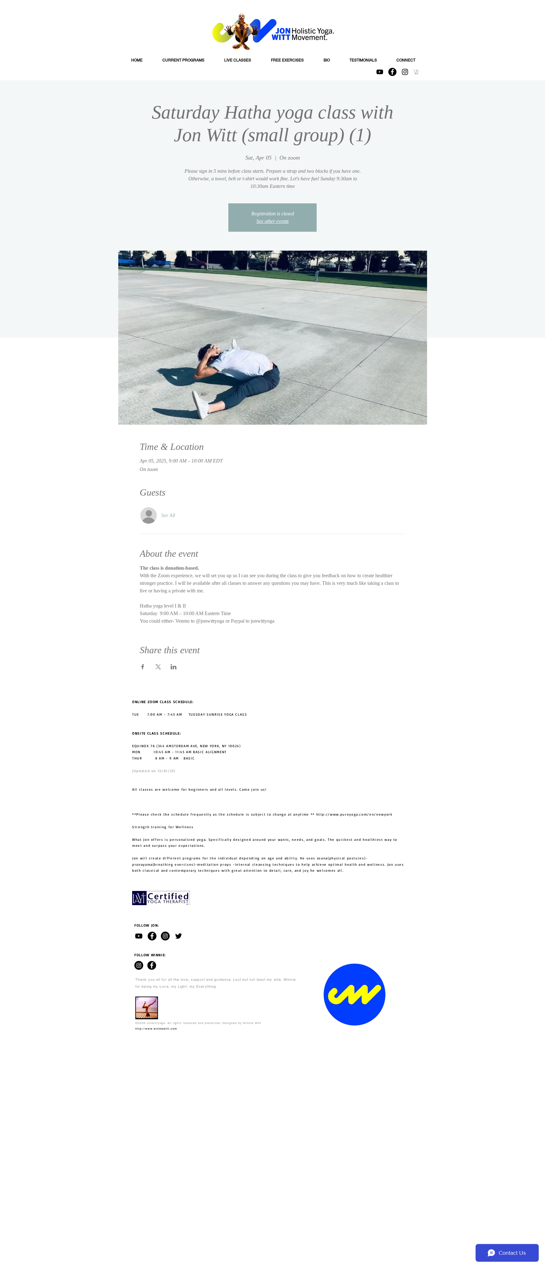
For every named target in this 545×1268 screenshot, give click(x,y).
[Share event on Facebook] (143, 666)
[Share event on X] (158, 666)
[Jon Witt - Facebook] (152, 936)
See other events (272, 221)
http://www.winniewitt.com (156, 1029)
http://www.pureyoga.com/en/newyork (354, 814)
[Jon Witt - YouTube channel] (138, 936)
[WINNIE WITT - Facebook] (151, 965)
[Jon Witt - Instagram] (165, 936)
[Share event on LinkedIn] (174, 666)
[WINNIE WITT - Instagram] (138, 965)
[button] (416, 71)
